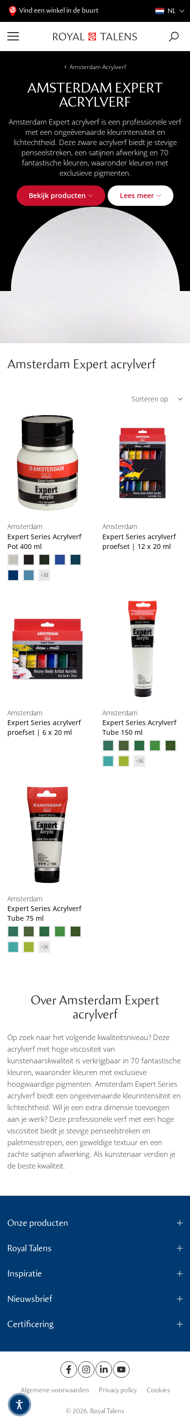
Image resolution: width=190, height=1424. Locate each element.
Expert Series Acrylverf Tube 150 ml (139, 727)
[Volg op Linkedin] (103, 1369)
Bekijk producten (57, 195)
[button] (170, 11)
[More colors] (44, 575)
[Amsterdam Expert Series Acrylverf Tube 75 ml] (47, 835)
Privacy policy (118, 1390)
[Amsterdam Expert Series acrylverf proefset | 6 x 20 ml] (47, 649)
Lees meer (137, 195)
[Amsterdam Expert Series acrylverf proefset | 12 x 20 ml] (142, 463)
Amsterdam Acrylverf (98, 67)
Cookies (158, 1390)
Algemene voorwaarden (54, 1390)
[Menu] (26, 36)
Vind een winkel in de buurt (58, 10)
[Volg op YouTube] (121, 1369)
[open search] (174, 37)
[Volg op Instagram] (86, 1369)
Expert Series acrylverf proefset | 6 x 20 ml (44, 727)
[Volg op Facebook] (68, 1369)
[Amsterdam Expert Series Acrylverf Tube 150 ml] (142, 649)
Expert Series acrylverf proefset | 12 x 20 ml (139, 541)
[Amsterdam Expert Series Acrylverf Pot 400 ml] (47, 463)
